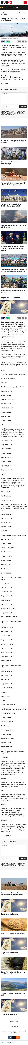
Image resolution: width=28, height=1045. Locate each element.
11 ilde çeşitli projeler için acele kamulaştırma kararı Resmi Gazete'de (15, 7)
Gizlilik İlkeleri (21, 1031)
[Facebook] (2, 41)
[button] (20, 41)
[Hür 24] (6, 2)
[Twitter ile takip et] (14, 1037)
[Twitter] (4, 41)
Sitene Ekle (13, 1033)
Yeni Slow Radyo (14, 1021)
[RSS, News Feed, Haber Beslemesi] (18, 1037)
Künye (9, 1031)
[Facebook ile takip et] (10, 1037)
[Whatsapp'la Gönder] (9, 41)
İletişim (15, 1031)
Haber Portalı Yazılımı (9, 1042)
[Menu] (25, 2)
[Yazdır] (18, 41)
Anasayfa (5, 13)
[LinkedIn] (7, 41)
